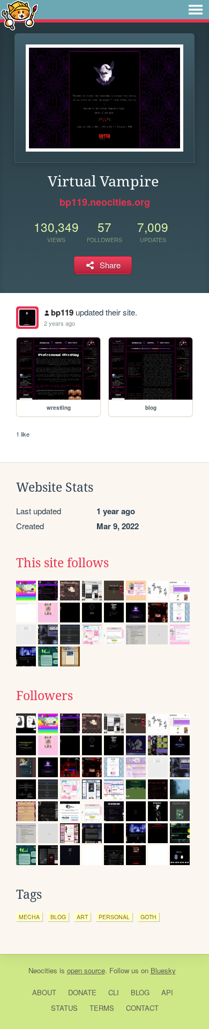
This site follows (62, 563)
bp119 (62, 312)
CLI (113, 992)
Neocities (42, 970)
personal (114, 917)
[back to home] (19, 14)
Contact (142, 1008)
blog (58, 917)
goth (148, 917)
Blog (140, 992)
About (44, 992)
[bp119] (27, 318)
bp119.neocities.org (104, 202)
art (82, 917)
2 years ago (59, 323)
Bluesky (163, 970)
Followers (44, 696)
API (167, 992)
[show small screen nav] (195, 9)
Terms (101, 1008)
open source (86, 970)
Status (64, 1008)
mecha (29, 917)
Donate (82, 992)
